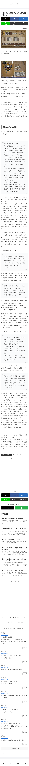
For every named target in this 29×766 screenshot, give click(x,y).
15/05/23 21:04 (4, 721)
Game (4, 454)
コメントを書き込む (14, 748)
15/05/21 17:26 (4, 667)
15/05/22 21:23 (4, 693)
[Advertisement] (14, 474)
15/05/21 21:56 (4, 679)
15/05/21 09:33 (4, 653)
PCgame (10, 454)
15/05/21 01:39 (4, 635)
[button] (14, 23)
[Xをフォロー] (7, 507)
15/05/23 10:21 (4, 707)
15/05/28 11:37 (4, 738)
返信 (26, 647)
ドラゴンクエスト (18, 454)
